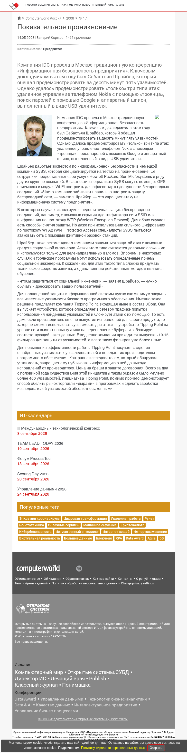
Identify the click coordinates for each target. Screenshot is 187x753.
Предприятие (52, 49)
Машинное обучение (100, 525)
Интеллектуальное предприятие (105, 704)
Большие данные (78, 538)
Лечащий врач (68, 679)
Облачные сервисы (63, 525)
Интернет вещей (116, 532)
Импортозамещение (150, 532)
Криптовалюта (132, 525)
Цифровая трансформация (85, 518)
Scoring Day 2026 (32, 474)
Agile (152, 538)
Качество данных (53, 704)
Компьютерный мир (39, 672)
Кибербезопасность (35, 532)
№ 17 (83, 18)
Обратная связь (77, 578)
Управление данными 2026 (41, 489)
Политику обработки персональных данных (113, 748)
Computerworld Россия (43, 18)
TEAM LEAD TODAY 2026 (40, 443)
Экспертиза (58, 4)
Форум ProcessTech (35, 458)
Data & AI (23, 704)
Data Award (135, 538)
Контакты (125, 578)
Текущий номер (104, 4)
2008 (70, 18)
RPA (119, 538)
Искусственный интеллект (77, 532)
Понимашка (76, 685)
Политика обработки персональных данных (84, 583)
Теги (18, 583)
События (44, 4)
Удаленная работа (126, 518)
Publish (97, 679)
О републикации (148, 578)
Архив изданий (36, 583)
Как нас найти (103, 578)
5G (161, 538)
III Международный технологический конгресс (58, 428)
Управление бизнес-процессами (46, 710)
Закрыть (156, 748)
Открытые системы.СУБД (98, 672)
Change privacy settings (137, 583)
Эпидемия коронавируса (39, 518)
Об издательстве (27, 578)
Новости (31, 4)
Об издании (53, 578)
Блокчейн (104, 538)
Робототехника (31, 525)
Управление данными (61, 699)
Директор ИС (30, 679)
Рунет (149, 518)
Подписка (74, 4)
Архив (120, 4)
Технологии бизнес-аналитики (117, 699)
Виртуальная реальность (39, 538)
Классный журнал (36, 685)
